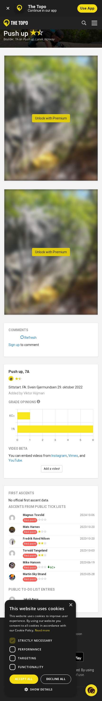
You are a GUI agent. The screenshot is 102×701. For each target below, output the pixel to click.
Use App (87, 8)
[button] (40, 689)
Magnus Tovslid (33, 515)
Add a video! (52, 468)
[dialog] (40, 648)
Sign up (14, 345)
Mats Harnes (31, 527)
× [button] (70, 605)
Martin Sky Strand (34, 574)
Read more (42, 630)
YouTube (15, 460)
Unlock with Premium (51, 118)
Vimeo (73, 456)
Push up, (28, 39)
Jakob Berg (30, 599)
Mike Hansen (31, 562)
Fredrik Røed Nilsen (36, 538)
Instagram (59, 456)
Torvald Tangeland (35, 550)
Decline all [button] (55, 679)
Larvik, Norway (44, 39)
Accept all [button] (24, 679)
